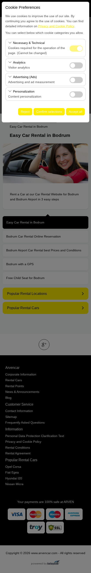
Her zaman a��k (76, 48)
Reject (25, 111)
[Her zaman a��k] (76, 48)
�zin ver (76, 65)
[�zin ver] (76, 65)
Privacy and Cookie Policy (56, 26)
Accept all (75, 111)
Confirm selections (49, 111)
